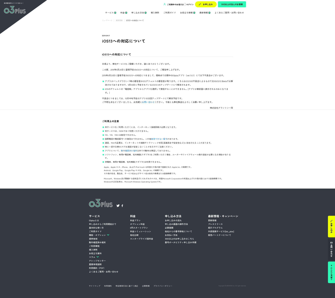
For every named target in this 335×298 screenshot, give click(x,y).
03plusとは (94, 220)
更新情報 (212, 220)
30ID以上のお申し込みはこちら (179, 238)
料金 (122, 12)
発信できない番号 (159, 138)
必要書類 (169, 227)
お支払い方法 (171, 235)
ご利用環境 (94, 246)
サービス (109, 12)
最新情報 (203, 12)
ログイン (190, 4)
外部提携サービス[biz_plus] (221, 231)
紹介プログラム (215, 227)
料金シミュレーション (140, 231)
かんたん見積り (331, 273)
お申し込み (208, 4)
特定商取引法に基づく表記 (127, 286)
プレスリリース (215, 224)
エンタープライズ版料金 (141, 238)
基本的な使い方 (96, 227)
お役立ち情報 (186, 12)
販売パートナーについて (219, 235)
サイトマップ (94, 286)
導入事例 (155, 12)
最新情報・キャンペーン (223, 216)
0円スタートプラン (139, 227)
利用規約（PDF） (97, 267)
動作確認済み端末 (129, 150)
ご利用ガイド (169, 12)
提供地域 (93, 238)
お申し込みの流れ (173, 220)
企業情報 (146, 286)
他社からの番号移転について (178, 231)
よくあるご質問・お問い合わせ (229, 12)
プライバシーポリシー (162, 286)
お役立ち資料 (95, 253)
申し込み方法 (137, 12)
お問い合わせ (331, 250)
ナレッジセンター (97, 260)
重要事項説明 (95, 264)
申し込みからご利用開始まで (102, 224)
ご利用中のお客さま (175, 4)
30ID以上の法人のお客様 (232, 4)
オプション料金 (137, 224)
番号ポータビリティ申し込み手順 (180, 242)
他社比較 (134, 235)
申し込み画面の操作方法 (176, 224)
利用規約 (108, 286)
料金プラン (135, 220)
